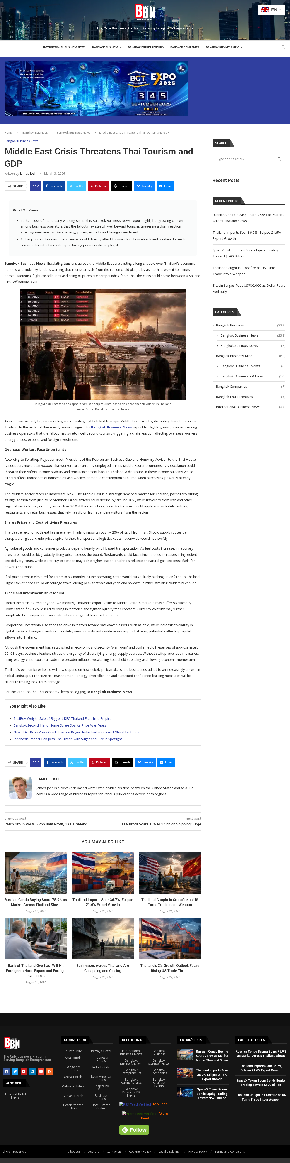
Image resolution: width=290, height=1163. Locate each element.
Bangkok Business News (73, 132)
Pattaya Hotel (101, 1051)
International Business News (64, 47)
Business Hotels (101, 1097)
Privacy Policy (197, 1151)
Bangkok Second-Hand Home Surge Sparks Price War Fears (59, 725)
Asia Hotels (73, 1057)
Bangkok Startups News (252, 345)
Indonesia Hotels (101, 1059)
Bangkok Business (105, 47)
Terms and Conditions (230, 1151)
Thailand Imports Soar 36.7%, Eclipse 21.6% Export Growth (212, 1074)
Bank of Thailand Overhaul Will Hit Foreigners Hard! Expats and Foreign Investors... (35, 970)
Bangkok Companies (184, 47)
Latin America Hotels (101, 1078)
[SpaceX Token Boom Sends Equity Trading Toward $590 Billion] (185, 1092)
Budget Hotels (73, 1095)
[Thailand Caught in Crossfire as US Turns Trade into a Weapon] (170, 873)
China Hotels (73, 1076)
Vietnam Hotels (73, 1086)
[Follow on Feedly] (135, 1130)
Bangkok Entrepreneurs (146, 47)
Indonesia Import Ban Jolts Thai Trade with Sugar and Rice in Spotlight (67, 739)
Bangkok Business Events (252, 366)
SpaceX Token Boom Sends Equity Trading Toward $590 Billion (212, 1093)
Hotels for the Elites (73, 1107)
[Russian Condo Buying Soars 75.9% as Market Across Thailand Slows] (36, 873)
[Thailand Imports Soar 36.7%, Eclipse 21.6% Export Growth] (103, 873)
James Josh (28, 173)
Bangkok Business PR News (252, 376)
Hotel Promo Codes (101, 1107)
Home (9, 132)
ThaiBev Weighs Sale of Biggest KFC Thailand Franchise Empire (62, 718)
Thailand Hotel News (15, 1096)
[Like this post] (37, 186)
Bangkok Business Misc (222, 47)
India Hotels (101, 1067)
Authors (93, 1151)
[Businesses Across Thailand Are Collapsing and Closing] (103, 938)
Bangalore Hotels (73, 1068)
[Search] (283, 47)
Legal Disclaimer (170, 1151)
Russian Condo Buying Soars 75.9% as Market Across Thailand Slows (212, 1056)
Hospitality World (101, 1088)
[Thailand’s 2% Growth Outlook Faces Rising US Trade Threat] (170, 938)
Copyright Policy (140, 1151)
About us (74, 1151)
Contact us (114, 1151)
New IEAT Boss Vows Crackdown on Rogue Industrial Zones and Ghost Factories (76, 732)
